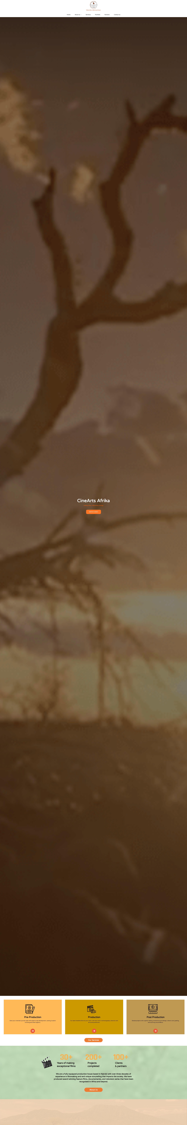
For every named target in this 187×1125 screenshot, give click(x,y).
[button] (78, 14)
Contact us (117, 14)
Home (68, 14)
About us (77, 14)
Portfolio (97, 14)
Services (88, 14)
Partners (107, 14)
